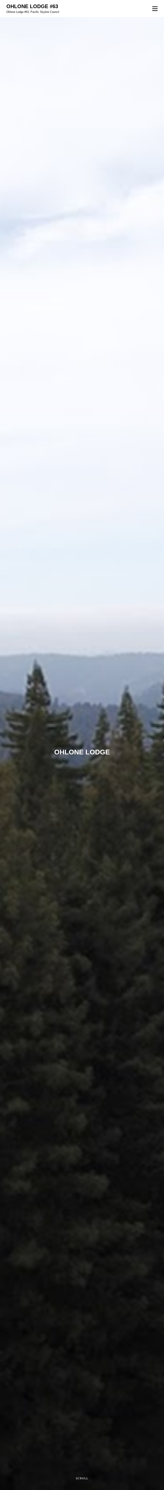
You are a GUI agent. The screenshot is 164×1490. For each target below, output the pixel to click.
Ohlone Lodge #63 (32, 6)
